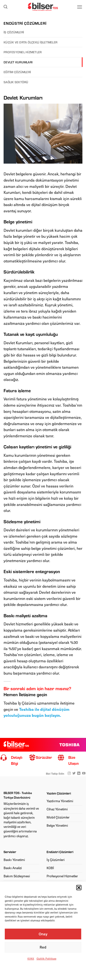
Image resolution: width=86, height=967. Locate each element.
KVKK (30, 958)
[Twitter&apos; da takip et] (73, 773)
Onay (43, 934)
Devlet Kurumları (18, 62)
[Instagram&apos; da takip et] (69, 773)
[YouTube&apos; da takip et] (83, 773)
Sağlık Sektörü (16, 82)
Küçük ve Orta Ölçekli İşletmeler (30, 42)
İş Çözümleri (14, 32)
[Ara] (5, 7)
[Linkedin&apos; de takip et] (78, 773)
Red (43, 947)
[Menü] (79, 7)
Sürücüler (44, 757)
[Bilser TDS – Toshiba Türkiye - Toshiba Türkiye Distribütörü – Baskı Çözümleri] (43, 7)
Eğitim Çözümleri (17, 72)
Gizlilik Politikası (46, 958)
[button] (78, 887)
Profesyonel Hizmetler (23, 52)
